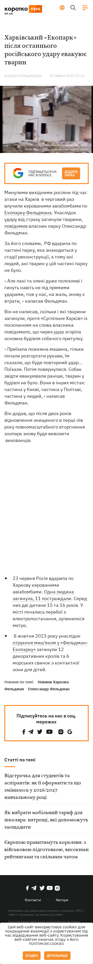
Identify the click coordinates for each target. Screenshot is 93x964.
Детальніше (57, 955)
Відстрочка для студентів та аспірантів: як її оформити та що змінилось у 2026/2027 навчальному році (42, 786)
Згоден (31, 955)
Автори (62, 900)
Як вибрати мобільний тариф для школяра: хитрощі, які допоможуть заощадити (46, 820)
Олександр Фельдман (48, 688)
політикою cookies (46, 943)
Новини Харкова (53, 681)
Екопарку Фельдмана (28, 213)
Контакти (33, 900)
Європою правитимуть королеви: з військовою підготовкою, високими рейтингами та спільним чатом (46, 850)
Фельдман (14, 688)
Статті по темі (19, 760)
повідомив (16, 226)
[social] (23, 732)
